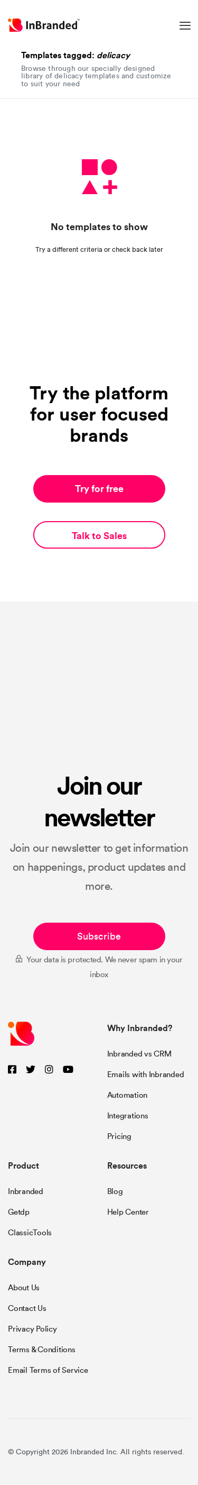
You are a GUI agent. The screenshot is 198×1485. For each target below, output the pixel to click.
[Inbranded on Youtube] (68, 1070)
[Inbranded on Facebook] (12, 1070)
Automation (127, 1095)
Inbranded (25, 1191)
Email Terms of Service (48, 1370)
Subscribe (99, 936)
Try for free (99, 488)
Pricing (119, 1136)
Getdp (19, 1212)
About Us (24, 1287)
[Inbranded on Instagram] (49, 1070)
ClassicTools (30, 1232)
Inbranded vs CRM (139, 1054)
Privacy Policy (32, 1329)
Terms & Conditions (42, 1349)
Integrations (127, 1115)
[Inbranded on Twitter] (30, 1070)
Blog (115, 1191)
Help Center (128, 1212)
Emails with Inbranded (145, 1074)
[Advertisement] (99, 701)
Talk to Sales (99, 536)
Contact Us (27, 1308)
